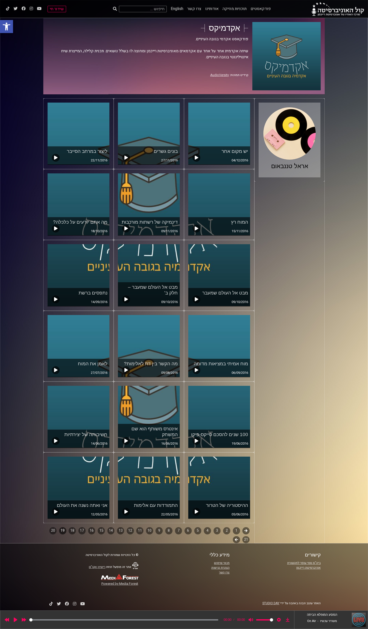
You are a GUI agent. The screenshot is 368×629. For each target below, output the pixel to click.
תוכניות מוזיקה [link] (235, 9)
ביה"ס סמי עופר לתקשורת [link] (304, 563)
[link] (6, 26)
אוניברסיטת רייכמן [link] (308, 567)
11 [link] (140, 530)
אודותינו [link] (212, 9)
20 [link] (53, 530)
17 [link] (82, 530)
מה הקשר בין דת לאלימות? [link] (151, 363)
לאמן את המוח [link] (92, 363)
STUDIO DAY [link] (270, 603)
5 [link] (198, 530)
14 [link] (111, 530)
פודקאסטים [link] (261, 9)
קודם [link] (246, 530)
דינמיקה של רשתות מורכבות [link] (150, 222)
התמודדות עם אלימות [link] (156, 505)
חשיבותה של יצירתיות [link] (85, 434)
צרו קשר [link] (194, 9)
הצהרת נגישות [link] (220, 567)
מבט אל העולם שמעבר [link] (225, 292)
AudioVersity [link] (219, 75)
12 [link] (130, 530)
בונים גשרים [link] (166, 151)
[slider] (123, 619)
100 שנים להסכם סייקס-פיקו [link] (219, 434)
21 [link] (246, 539)
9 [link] (159, 530)
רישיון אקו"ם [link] (97, 567)
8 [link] (169, 530)
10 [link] (149, 530)
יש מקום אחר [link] (235, 151)
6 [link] (188, 530)
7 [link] (178, 530)
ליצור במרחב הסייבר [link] (87, 151)
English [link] (177, 9)
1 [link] (236, 530)
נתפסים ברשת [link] (93, 292)
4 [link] (208, 530)
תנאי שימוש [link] (222, 563)
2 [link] (227, 530)
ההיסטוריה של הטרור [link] (227, 505)
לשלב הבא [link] (236, 540)
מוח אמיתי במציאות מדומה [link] (221, 363)
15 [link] (101, 530)
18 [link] (72, 530)
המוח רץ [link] (239, 222)
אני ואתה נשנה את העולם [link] (82, 505)
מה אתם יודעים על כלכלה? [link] (80, 222)
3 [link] (217, 530)
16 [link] (92, 530)
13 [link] (121, 530)
